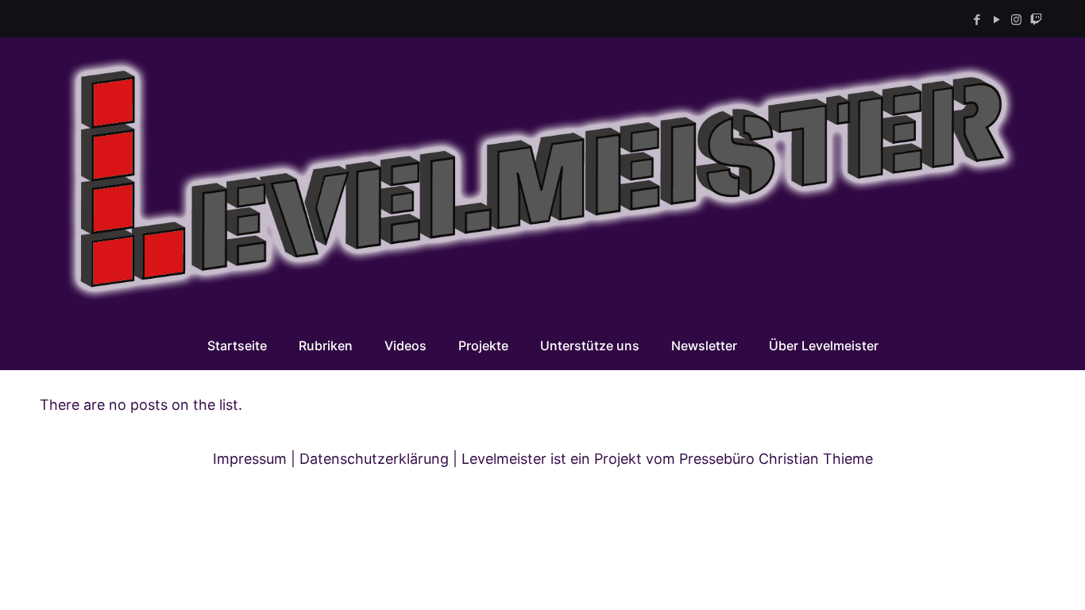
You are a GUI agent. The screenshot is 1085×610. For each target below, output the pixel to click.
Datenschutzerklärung (374, 458)
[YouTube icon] (996, 19)
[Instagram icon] (1016, 19)
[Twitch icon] (1036, 19)
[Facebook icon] (977, 19)
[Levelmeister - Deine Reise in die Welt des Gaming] (542, 179)
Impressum (250, 458)
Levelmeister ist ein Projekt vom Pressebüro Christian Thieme (667, 458)
